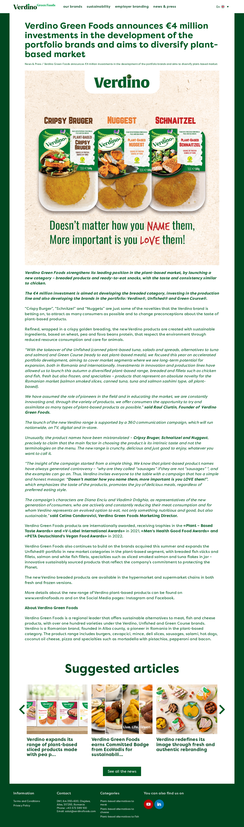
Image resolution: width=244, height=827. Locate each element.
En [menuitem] (218, 6)
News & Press (33, 64)
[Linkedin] (159, 804)
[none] (222, 6)
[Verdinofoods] (34, 6)
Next (222, 709)
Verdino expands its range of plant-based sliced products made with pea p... (52, 747)
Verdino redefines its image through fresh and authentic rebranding (185, 744)
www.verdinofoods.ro (44, 597)
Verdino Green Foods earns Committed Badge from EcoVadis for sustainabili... (120, 747)
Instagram (135, 597)
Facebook (164, 597)
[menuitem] (222, 6)
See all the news (122, 771)
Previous (22, 709)
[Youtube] (148, 804)
